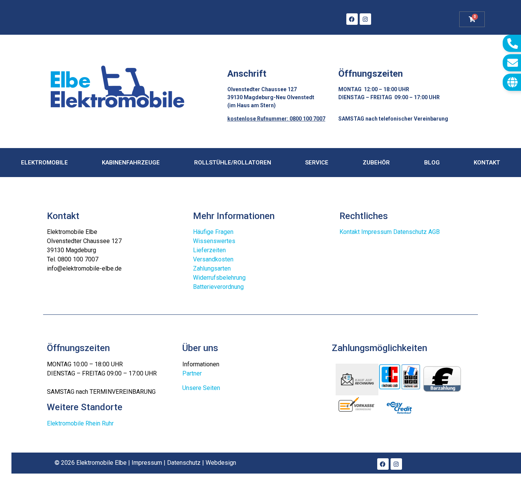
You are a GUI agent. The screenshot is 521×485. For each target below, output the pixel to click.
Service (316, 162)
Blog (432, 162)
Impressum (376, 231)
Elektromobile (44, 162)
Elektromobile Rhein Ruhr (80, 423)
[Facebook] (352, 19)
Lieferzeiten (209, 250)
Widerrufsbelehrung (219, 277)
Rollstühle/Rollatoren (232, 162)
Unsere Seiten (201, 388)
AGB (434, 231)
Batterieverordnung (218, 286)
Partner (192, 373)
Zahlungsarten (212, 268)
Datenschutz (410, 231)
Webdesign (221, 462)
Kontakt (487, 162)
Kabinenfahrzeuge (131, 162)
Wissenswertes (214, 241)
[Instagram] (365, 19)
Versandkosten (213, 259)
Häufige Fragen (213, 231)
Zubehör (376, 162)
